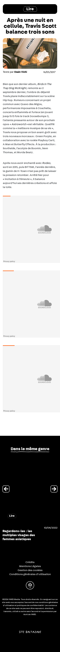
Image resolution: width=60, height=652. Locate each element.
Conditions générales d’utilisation (30, 574)
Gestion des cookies (30, 570)
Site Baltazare (30, 630)
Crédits (30, 562)
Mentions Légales (30, 566)
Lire (30, 9)
